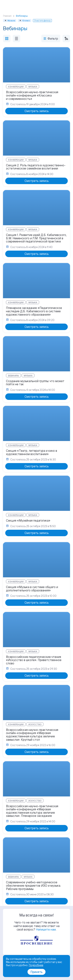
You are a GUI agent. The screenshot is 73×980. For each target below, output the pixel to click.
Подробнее (36, 965)
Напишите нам (46, 929)
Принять (36, 972)
